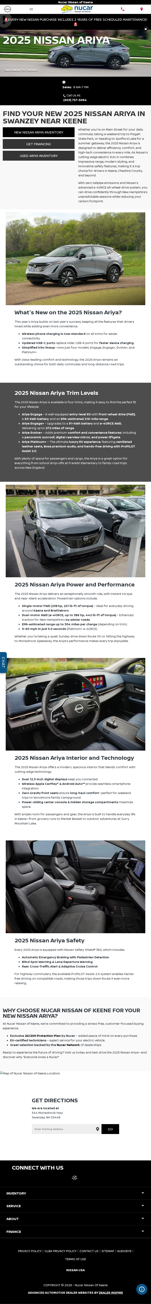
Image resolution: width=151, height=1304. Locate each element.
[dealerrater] (74, 1177)
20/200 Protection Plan (43, 1036)
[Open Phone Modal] (122, 9)
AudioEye (124, 1251)
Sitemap (107, 1251)
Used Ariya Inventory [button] (39, 155)
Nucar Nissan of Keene (91, 1285)
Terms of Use (75, 1259)
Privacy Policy (30, 1251)
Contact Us (89, 1251)
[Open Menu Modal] (31, 9)
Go (110, 1129)
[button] (145, 29)
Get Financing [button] (38, 144)
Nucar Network (68, 1045)
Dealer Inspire (111, 1293)
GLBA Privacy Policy (61, 1251)
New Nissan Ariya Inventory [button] (38, 132)
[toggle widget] (141, 1289)
